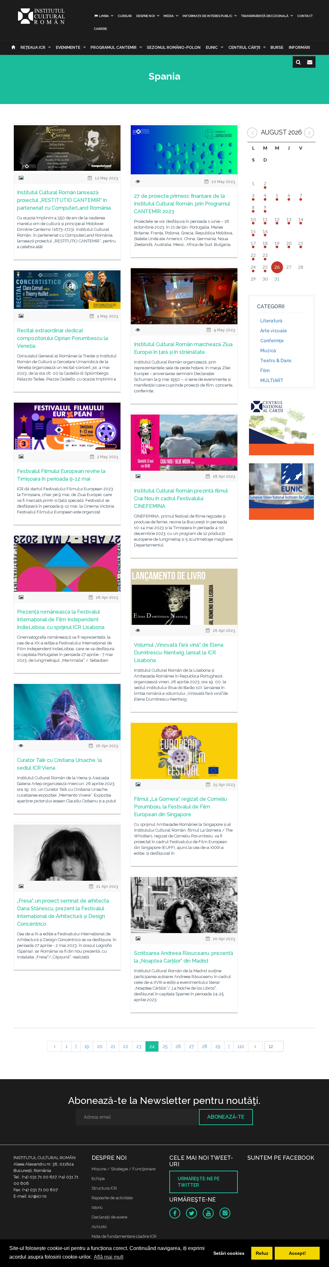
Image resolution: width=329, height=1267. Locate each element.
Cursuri (125, 16)
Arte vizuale (273, 330)
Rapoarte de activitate (112, 1197)
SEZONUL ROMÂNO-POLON (173, 47)
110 (240, 1046)
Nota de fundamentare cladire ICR (124, 1236)
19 (86, 1046)
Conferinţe (272, 340)
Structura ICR (104, 1188)
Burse (277, 47)
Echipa (98, 1178)
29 (217, 1046)
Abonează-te (226, 1117)
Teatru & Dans (275, 360)
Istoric (97, 1207)
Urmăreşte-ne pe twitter (198, 1182)
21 (113, 1046)
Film (265, 370)
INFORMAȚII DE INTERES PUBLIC (207, 16)
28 (204, 1046)
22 (125, 1046)
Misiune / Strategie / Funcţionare (124, 1169)
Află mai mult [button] (108, 1257)
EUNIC (212, 47)
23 (138, 1046)
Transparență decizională (265, 16)
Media (169, 16)
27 (191, 1046)
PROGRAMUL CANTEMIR (114, 47)
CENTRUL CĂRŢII (244, 47)
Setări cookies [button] (229, 1253)
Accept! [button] (297, 1253)
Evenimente (68, 47)
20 (99, 1046)
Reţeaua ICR (33, 47)
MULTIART (271, 380)
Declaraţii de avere (109, 1217)
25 (165, 1046)
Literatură (271, 320)
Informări (299, 47)
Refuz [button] (262, 1253)
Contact (305, 16)
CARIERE (100, 29)
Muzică (268, 350)
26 (178, 1046)
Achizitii (99, 1226)
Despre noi (145, 16)
